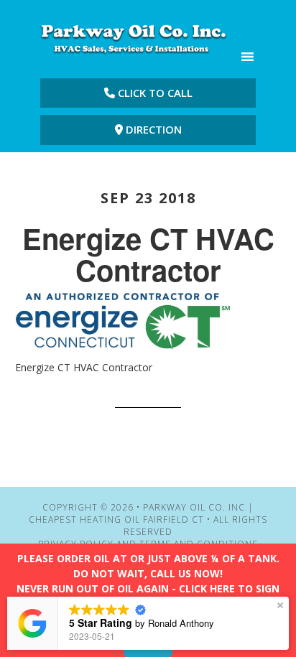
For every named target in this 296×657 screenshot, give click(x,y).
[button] (280, 605)
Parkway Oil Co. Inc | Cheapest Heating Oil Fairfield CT (133, 38)
